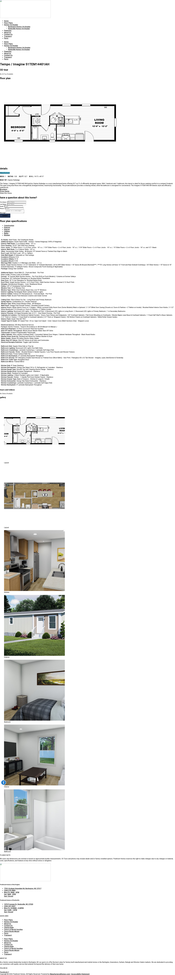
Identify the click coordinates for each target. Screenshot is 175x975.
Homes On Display (11, 25)
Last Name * (3, 204)
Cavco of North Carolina (13, 929)
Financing (7, 31)
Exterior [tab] (7, 227)
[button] (87, 193)
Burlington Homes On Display (19, 27)
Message (2, 213)
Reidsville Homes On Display (19, 29)
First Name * (3, 202)
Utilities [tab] (7, 231)
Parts (6, 38)
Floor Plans (8, 23)
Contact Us (8, 34)
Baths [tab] (6, 233)
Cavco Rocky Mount (11, 931)
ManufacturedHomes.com (60, 974)
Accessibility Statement (80, 974)
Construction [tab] (9, 226)
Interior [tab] (7, 229)
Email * (2, 206)
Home (6, 21)
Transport (8, 36)
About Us (7, 32)
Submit (5, 215)
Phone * (2, 208)
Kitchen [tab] (7, 235)
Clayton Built (9, 928)
